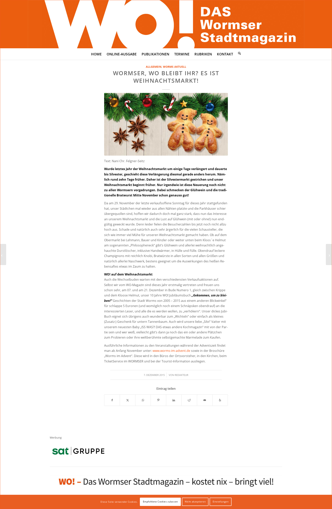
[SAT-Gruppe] (78, 451)
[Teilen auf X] (127, 400)
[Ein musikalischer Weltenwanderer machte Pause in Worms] (329, 254)
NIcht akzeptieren (195, 501)
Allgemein (153, 66)
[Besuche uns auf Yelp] (220, 400)
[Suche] (239, 53)
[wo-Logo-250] (166, 24)
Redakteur (181, 375)
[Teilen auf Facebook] (112, 400)
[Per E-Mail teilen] (204, 400)
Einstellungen (221, 501)
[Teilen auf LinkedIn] (173, 400)
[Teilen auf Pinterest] (158, 400)
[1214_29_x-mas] (166, 124)
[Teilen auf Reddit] (189, 400)
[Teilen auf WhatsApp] (143, 400)
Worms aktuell (174, 66)
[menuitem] (96, 54)
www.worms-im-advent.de (171, 351)
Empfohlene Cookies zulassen (160, 501)
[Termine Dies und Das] (3, 254)
